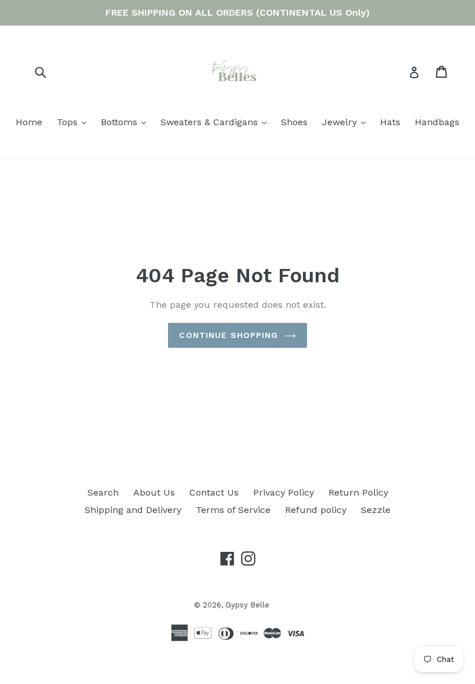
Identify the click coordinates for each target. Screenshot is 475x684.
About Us (154, 492)
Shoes (294, 122)
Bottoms (126, 122)
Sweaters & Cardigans (216, 122)
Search (103, 492)
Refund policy (315, 509)
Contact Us (214, 492)
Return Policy (358, 492)
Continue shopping (228, 335)
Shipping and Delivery (133, 509)
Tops (74, 122)
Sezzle (375, 509)
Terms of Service (233, 509)
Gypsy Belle (247, 605)
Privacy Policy (283, 492)
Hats (390, 122)
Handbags (437, 122)
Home (29, 122)
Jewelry (346, 122)
